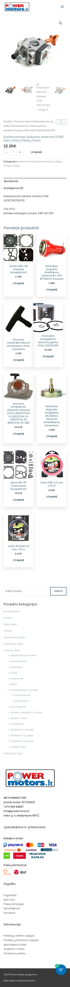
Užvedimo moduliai (22, 741)
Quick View (18, 259)
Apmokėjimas (12, 908)
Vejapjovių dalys (13, 753)
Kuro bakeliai (18, 706)
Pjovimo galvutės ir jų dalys (26, 712)
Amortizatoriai (19, 661)
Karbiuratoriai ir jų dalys (24, 690)
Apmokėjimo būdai (15, 944)
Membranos (21, 700)
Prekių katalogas (14, 904)
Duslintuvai (17, 678)
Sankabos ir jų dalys (22, 729)
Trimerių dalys (12, 650)
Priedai (8, 630)
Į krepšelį (36, 152)
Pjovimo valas (19, 718)
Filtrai (14, 684)
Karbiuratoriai (22, 695)
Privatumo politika (14, 953)
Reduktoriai (17, 723)
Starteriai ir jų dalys (22, 735)
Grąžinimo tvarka (14, 949)
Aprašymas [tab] (11, 181)
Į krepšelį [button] (18, 283)
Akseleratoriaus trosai (23, 655)
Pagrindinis (10, 895)
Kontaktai (9, 913)
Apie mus (9, 899)
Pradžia (8, 121)
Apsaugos (17, 667)
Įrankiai (8, 617)
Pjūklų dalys (10, 624)
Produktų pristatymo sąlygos (21, 940)
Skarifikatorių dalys (14, 637)
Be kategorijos (12, 611)
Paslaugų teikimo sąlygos (19, 935)
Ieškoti (58, 591)
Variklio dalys (18, 746)
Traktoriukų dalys (13, 643)
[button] (60, 23)
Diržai (14, 672)
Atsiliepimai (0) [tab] (13, 188)
